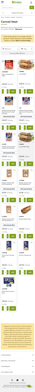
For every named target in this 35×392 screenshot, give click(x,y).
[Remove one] (3, 91)
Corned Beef (22, 74)
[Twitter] (12, 380)
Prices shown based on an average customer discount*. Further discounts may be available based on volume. (17, 38)
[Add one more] (8, 91)
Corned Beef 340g (24, 147)
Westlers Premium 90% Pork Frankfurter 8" (8, 183)
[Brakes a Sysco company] (16, 2)
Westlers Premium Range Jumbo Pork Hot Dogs (8, 147)
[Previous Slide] (3, 13)
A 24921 (4, 144)
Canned (13, 17)
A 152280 (4, 289)
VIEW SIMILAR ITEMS (9, 116)
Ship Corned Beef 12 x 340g (8, 75)
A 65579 (21, 216)
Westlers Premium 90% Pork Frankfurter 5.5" (8, 219)
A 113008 (21, 180)
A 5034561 (5, 72)
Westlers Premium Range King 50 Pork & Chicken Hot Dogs (8, 112)
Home (2, 17)
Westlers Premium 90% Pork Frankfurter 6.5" (25, 183)
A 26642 (21, 144)
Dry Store (7, 17)
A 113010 (4, 180)
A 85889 (21, 71)
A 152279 (21, 253)
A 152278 (4, 253)
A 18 (3, 108)
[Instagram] (23, 380)
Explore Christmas (17, 13)
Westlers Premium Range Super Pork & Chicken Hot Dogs (26, 112)
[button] (32, 7)
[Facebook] (17, 380)
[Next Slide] (31, 13)
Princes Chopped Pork (25, 255)
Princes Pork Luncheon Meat (8, 256)
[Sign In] (31, 3)
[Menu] (2, 2)
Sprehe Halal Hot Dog (25, 219)
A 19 (20, 108)
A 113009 (4, 216)
